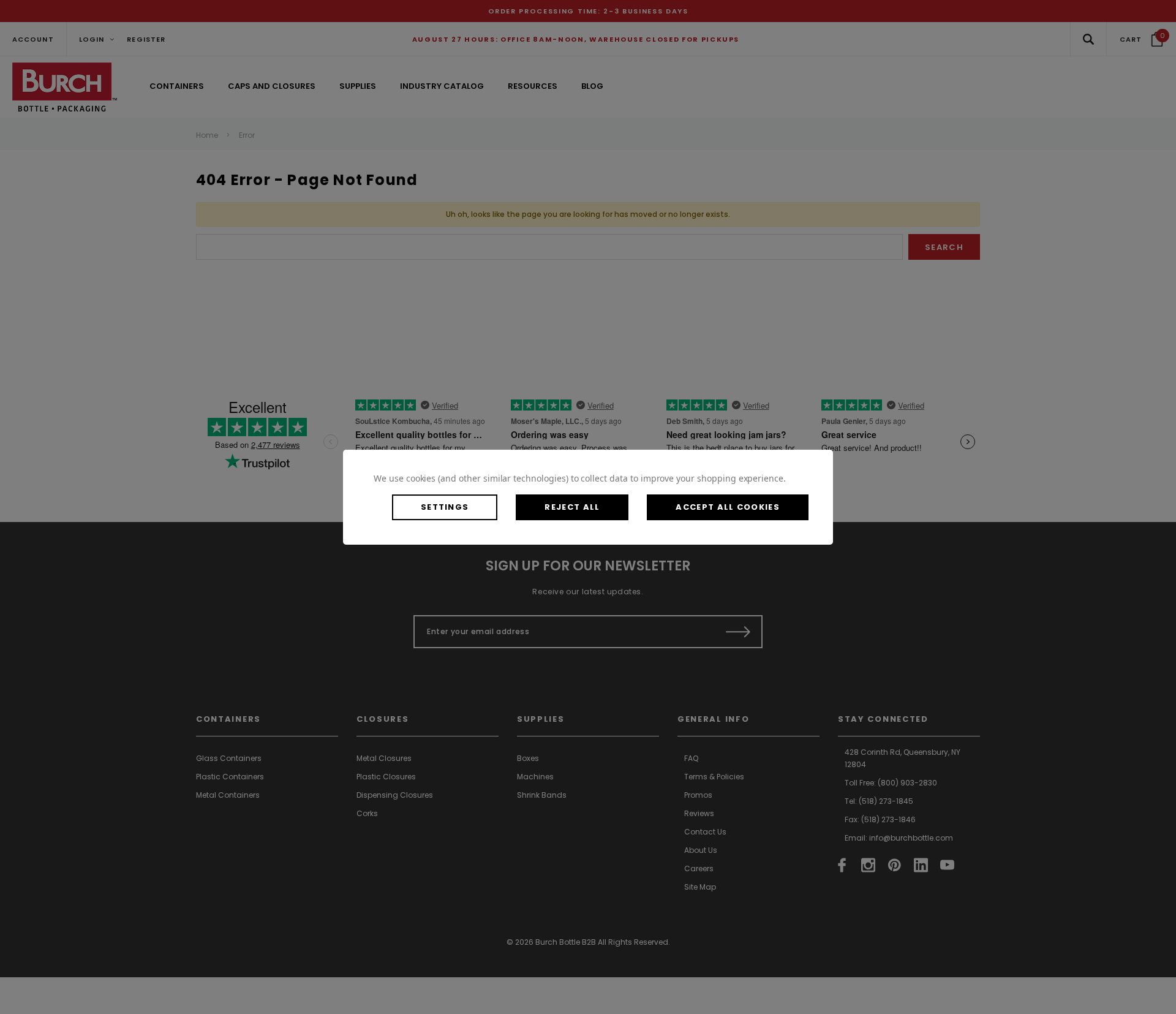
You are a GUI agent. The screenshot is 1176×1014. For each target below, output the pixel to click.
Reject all (572, 507)
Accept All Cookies (727, 507)
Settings (445, 507)
